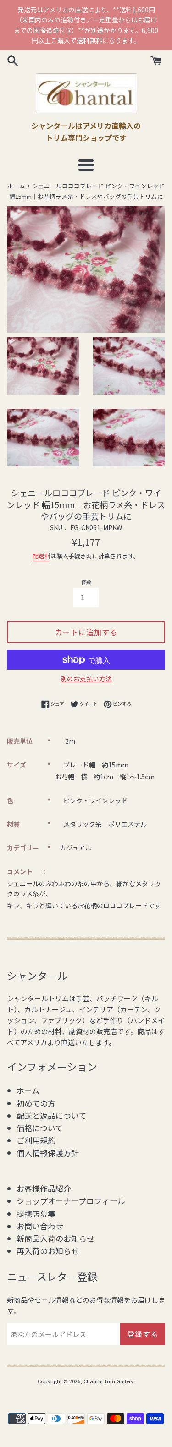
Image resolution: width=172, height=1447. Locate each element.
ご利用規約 (36, 1140)
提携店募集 (36, 1213)
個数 (86, 582)
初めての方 (36, 1103)
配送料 (41, 555)
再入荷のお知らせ (48, 1250)
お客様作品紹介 (44, 1188)
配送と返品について (51, 1115)
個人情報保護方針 (48, 1152)
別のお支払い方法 (86, 678)
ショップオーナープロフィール (71, 1200)
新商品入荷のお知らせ (55, 1238)
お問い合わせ (40, 1226)
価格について (40, 1128)
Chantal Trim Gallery (108, 1381)
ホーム (28, 1090)
